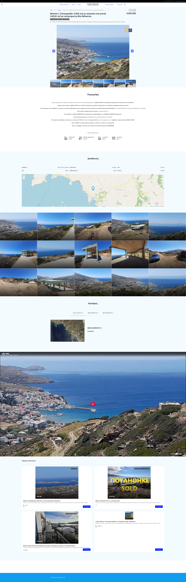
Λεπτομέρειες (87, 506)
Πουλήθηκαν (54, 19)
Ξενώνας (79, 4)
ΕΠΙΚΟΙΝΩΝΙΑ (110, 125)
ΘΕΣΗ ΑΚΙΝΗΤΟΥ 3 (108, 313)
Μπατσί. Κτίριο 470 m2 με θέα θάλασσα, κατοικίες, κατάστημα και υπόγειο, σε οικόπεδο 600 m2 (49, 545)
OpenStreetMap (156, 206)
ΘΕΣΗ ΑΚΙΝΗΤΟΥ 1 (78, 313)
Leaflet (151, 206)
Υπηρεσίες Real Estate (63, 4)
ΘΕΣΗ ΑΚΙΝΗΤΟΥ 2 (93, 313)
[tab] (126, 30)
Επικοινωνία (119, 4)
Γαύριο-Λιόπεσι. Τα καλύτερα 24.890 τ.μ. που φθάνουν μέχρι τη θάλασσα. (116, 521)
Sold (60, 19)
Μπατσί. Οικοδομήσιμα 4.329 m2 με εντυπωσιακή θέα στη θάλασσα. (42, 501)
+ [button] (23, 176)
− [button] (23, 178)
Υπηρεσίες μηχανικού (109, 4)
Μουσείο (73, 4)
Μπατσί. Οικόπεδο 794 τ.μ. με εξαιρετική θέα (108, 501)
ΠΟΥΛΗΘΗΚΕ (66, 19)
